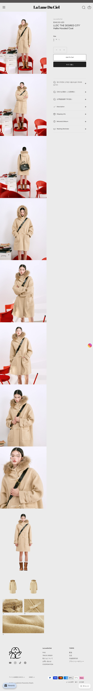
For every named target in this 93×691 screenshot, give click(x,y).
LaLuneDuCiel (57, 19)
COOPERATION (48, 664)
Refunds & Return (62, 121)
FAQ (44, 652)
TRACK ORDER (47, 655)
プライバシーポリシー (76, 661)
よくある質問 (69, 682)
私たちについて (48, 658)
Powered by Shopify (27, 683)
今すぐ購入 (69, 65)
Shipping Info (61, 114)
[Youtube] (10, 662)
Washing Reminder (62, 129)
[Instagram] (15, 662)
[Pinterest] (25, 662)
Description (60, 106)
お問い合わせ (47, 661)
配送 (70, 652)
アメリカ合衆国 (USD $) (16, 677)
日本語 (31, 677)
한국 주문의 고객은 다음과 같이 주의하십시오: (67, 83)
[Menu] (3, 7)
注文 (70, 655)
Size (54, 36)
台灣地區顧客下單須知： (64, 99)
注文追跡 (81, 682)
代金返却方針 (73, 658)
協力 (76, 682)
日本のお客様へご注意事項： (66, 92)
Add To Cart (70, 57)
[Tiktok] (20, 662)
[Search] (83, 7)
